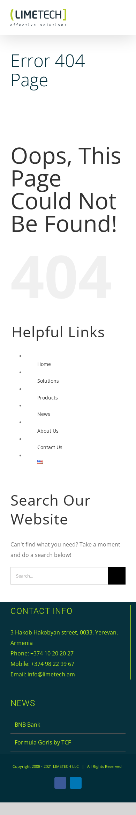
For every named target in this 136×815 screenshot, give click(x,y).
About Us (48, 430)
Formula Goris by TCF (43, 742)
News (43, 414)
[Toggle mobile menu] (123, 18)
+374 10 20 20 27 (52, 653)
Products (47, 397)
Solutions (48, 380)
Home (44, 364)
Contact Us (49, 447)
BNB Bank (27, 724)
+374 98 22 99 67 (52, 664)
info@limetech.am (51, 674)
